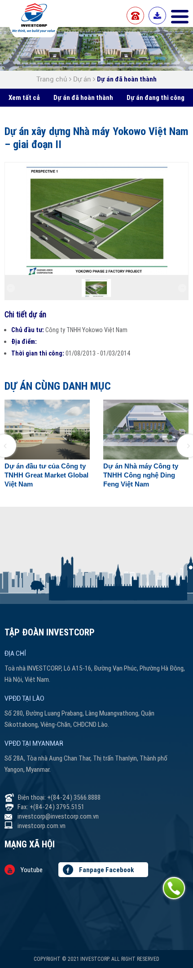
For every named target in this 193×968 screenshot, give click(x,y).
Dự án (82, 79)
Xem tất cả (24, 97)
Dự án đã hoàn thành (127, 79)
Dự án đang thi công (155, 97)
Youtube (31, 869)
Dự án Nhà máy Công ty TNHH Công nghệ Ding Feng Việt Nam (140, 475)
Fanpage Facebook (106, 869)
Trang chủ (52, 79)
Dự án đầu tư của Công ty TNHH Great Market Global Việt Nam (46, 475)
